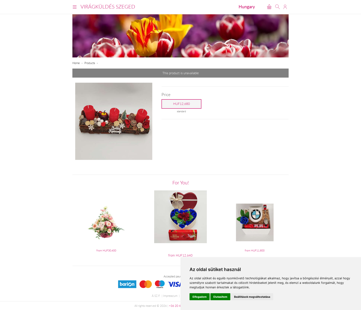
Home (76, 63)
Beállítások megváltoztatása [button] (252, 296)
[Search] (277, 7)
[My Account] (285, 7)
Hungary (247, 6)
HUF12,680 (181, 104)
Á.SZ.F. (156, 296)
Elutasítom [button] (220, 296)
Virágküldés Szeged (107, 6)
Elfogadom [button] (200, 296)
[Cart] (269, 7)
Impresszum (170, 296)
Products (89, 63)
